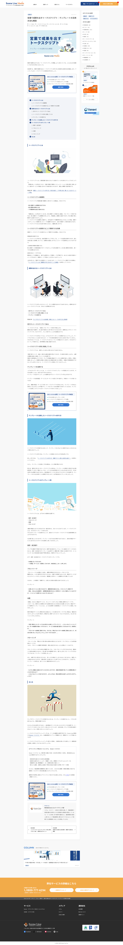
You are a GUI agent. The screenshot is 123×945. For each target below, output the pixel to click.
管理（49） (86, 50)
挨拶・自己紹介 (37, 125)
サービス (27, 906)
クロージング (36, 134)
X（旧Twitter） (39, 931)
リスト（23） (87, 27)
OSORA (29, 912)
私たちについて (82, 912)
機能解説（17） (87, 57)
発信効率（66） (87, 25)
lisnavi (34, 909)
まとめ (33, 136)
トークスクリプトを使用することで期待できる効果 (46, 106)
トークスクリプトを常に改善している (43, 114)
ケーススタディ (69, 4)
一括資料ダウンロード (60, 890)
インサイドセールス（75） (90, 53)
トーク (30, 24)
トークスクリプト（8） (89, 39)
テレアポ (64, 24)
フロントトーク (37, 128)
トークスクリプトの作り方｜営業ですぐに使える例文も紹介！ (54, 458)
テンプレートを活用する (39, 117)
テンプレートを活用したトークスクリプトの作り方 (45, 120)
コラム (37, 898)
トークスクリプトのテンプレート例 (41, 122)
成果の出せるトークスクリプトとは (41, 108)
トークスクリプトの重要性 (40, 103)
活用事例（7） (87, 60)
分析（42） (86, 34)
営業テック (45, 4)
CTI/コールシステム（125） (90, 41)
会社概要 (81, 909)
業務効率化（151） (88, 29)
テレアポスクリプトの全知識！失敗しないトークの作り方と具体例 (50, 319)
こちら (67, 775)
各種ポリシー (82, 914)
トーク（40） (87, 32)
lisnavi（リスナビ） (35, 735)
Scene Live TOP (27, 898)
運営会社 (82, 906)
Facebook (28, 931)
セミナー (61, 912)
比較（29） (86, 43)
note (57, 931)
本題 (34, 131)
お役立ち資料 (62, 914)
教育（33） (86, 36)
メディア (33, 898)
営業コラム (56, 4)
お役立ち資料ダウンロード (87, 890)
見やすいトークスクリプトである (41, 111)
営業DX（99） (87, 46)
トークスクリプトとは (37, 100)
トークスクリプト (40, 24)
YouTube (49, 931)
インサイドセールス (52, 24)
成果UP (35, 4)
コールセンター (32, 25)
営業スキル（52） (88, 48)
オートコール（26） (88, 55)
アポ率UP (43, 25)
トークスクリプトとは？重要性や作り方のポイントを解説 (43, 262)
